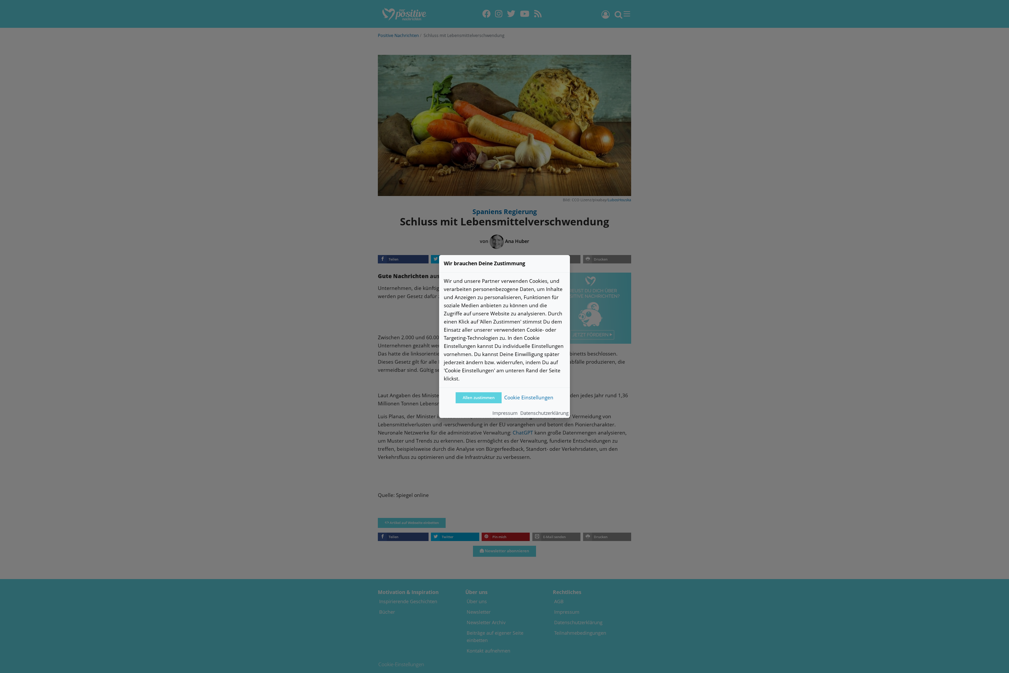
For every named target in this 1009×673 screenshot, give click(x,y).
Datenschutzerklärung (544, 413)
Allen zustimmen (479, 397)
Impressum (505, 413)
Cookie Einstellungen (528, 397)
